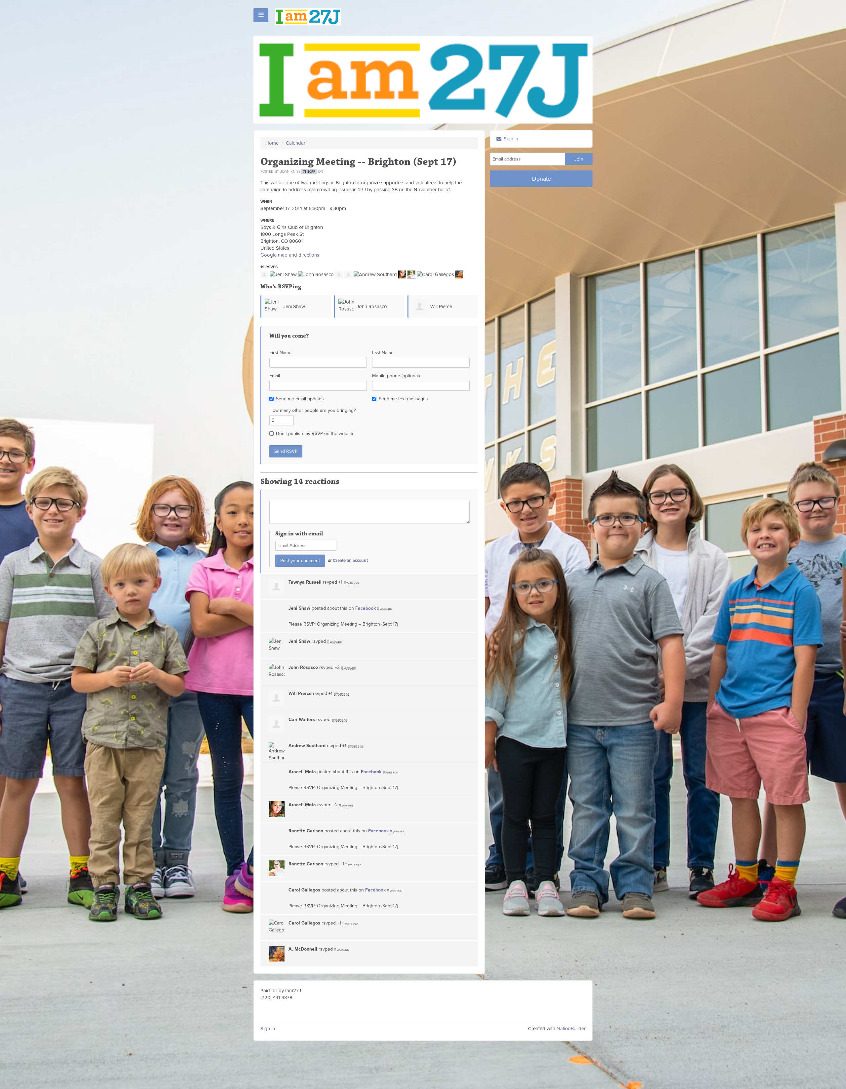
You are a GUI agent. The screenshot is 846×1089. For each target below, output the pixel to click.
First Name (280, 352)
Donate (541, 178)
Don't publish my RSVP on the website (315, 433)
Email (274, 376)
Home (272, 143)
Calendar (295, 143)
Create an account (350, 560)
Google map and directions (289, 255)
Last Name (383, 352)
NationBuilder (571, 1029)
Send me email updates (300, 399)
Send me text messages (403, 399)
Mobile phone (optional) (396, 376)
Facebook (365, 608)
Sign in (267, 1029)
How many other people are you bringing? (312, 410)
